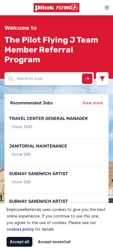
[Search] (87, 78)
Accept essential (54, 241)
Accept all (19, 241)
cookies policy (20, 229)
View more (92, 103)
